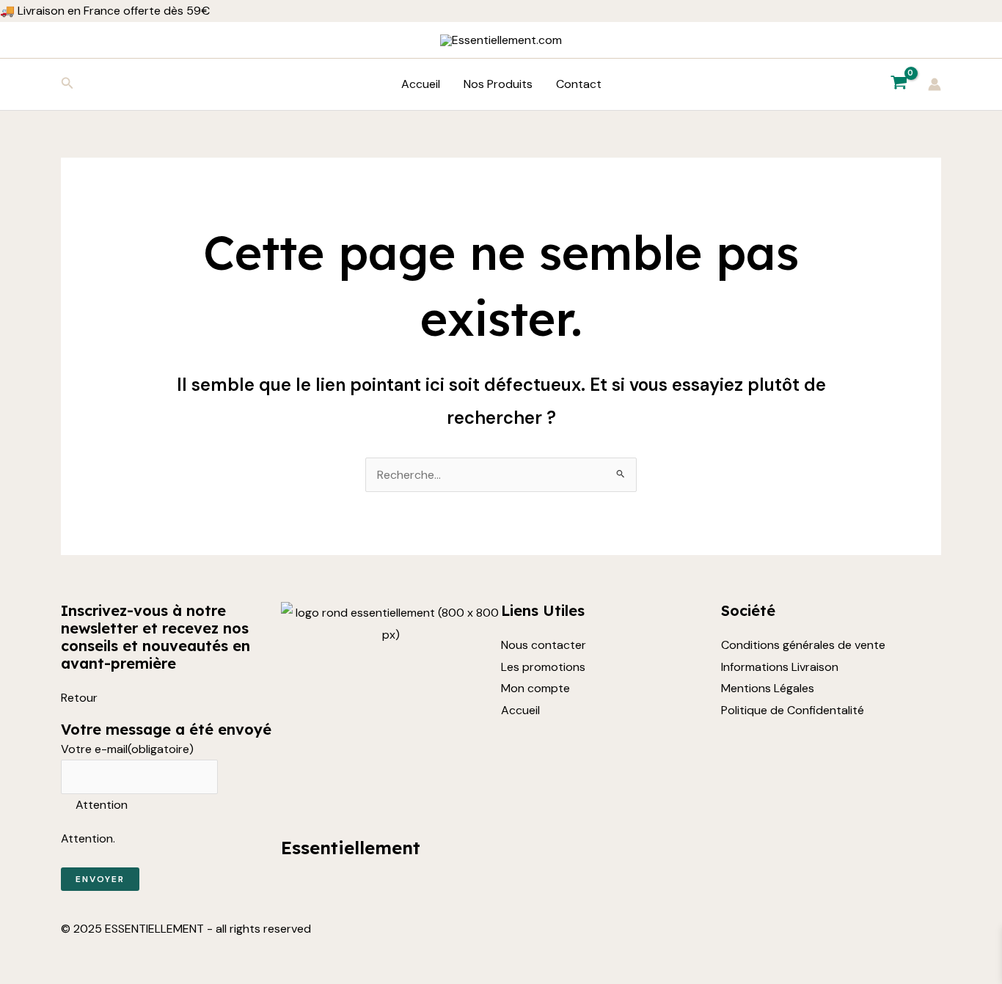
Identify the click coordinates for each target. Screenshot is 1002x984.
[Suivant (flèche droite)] (47, 976)
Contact (578, 84)
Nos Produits (498, 84)
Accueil (420, 84)
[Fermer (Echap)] (111, 954)
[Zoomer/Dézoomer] (14, 954)
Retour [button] (79, 697)
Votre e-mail (127, 749)
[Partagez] (79, 954)
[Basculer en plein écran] (47, 954)
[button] (67, 84)
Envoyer (100, 879)
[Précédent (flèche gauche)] (14, 976)
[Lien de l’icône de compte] (934, 84)
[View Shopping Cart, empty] (898, 84)
